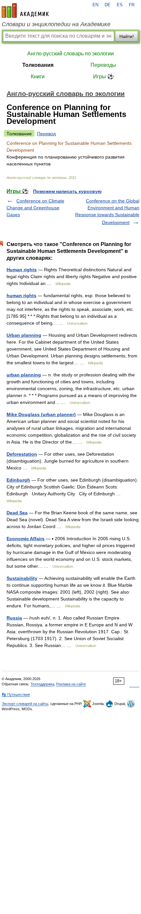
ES (120, 5)
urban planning (24, 374)
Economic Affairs (26, 538)
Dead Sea (17, 512)
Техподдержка (42, 684)
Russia (14, 617)
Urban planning (24, 335)
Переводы (103, 65)
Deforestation (22, 454)
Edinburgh (18, 480)
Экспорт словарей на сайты (25, 704)
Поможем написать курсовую (67, 191)
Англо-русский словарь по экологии (70, 53)
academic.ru (25, 10)
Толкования (37, 65)
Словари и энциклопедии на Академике (56, 24)
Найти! (126, 36)
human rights (21, 295)
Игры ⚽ (103, 76)
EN (95, 5)
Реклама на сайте (71, 684)
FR (131, 5)
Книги (38, 76)
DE (108, 5)
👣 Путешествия (16, 694)
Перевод (46, 133)
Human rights (22, 269)
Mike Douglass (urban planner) (41, 414)
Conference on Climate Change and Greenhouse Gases (35, 207)
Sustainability (22, 578)
